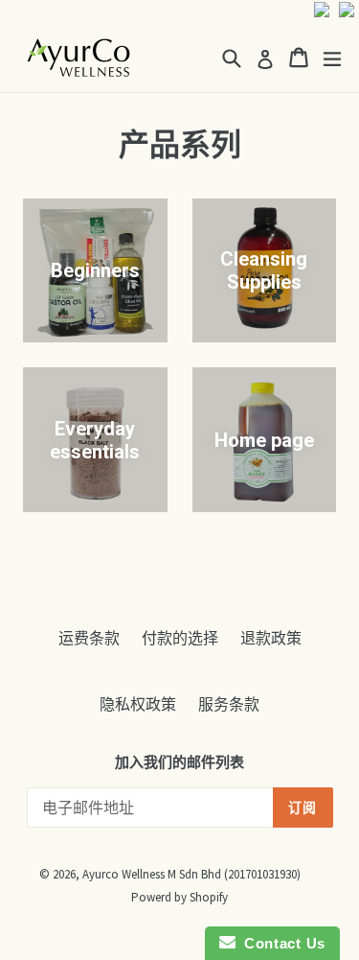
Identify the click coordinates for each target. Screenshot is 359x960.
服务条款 (228, 704)
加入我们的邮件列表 (179, 762)
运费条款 (89, 637)
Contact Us (280, 943)
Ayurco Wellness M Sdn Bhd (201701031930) (191, 874)
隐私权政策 (138, 704)
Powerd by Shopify (179, 897)
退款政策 (271, 637)
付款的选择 (180, 637)
